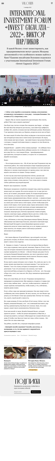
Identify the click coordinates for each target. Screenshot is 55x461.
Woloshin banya (33, 335)
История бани (33, 370)
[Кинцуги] (15, 357)
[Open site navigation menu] (2, 3)
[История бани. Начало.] (39, 356)
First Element (24, 335)
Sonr (18, 335)
